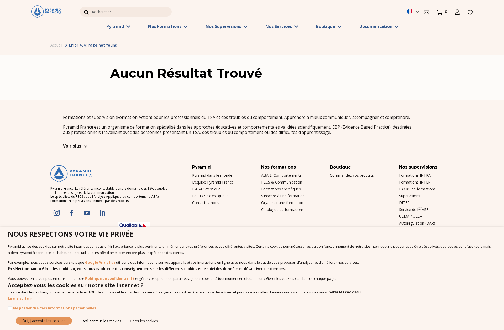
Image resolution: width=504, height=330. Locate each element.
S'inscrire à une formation (283, 195)
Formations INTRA (415, 175)
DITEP (404, 202)
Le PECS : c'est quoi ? (210, 195)
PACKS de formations (417, 188)
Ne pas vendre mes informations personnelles (54, 308)
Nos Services (278, 26)
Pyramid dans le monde (212, 175)
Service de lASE (413, 209)
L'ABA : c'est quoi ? (208, 188)
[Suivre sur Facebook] (72, 213)
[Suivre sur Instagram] (56, 213)
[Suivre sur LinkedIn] (102, 213)
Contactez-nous (205, 202)
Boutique (325, 26)
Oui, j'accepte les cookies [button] (43, 320)
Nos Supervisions (223, 26)
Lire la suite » (20, 298)
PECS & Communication (281, 182)
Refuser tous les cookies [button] (101, 320)
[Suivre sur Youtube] (87, 213)
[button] (426, 11)
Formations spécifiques (281, 188)
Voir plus (72, 146)
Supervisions (409, 195)
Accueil (56, 45)
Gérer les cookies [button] (144, 320)
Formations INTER (414, 182)
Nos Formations (164, 26)
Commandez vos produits (352, 175)
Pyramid (115, 26)
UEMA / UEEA (410, 216)
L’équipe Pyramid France (213, 182)
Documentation (375, 26)
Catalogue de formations (282, 209)
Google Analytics (100, 262)
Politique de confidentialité (109, 278)
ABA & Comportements (281, 175)
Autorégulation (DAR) (417, 223)
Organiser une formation (282, 202)
